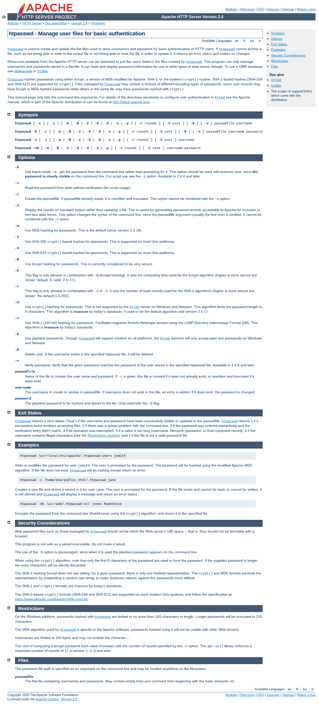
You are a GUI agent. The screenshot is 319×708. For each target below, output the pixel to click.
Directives (247, 9)
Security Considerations (288, 55)
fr (244, 41)
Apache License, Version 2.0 (56, 699)
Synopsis (278, 33)
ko (252, 41)
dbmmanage (23, 71)
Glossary (273, 9)
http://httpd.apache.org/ (131, 102)
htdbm (42, 71)
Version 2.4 (79, 23)
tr (260, 41)
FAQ (260, 9)
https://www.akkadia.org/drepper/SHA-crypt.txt (51, 599)
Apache (12, 23)
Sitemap (288, 9)
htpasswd (15, 49)
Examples (278, 50)
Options (276, 39)
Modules (231, 9)
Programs (98, 23)
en (236, 41)
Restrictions (279, 61)
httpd (220, 97)
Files (274, 66)
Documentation (56, 23)
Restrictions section (103, 435)
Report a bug (306, 9)
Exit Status (279, 44)
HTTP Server (31, 23)
